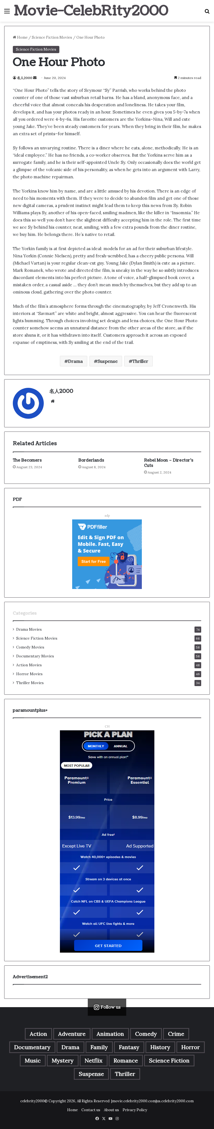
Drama (75, 361)
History (160, 1047)
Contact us (90, 1110)
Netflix (94, 1060)
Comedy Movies (30, 647)
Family (99, 1047)
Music (33, 1060)
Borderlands (91, 460)
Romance (126, 1060)
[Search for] (207, 13)
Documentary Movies (35, 656)
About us (111, 1110)
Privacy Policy (135, 1110)
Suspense (108, 361)
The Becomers (27, 460)
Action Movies (29, 664)
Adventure (72, 1033)
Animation (110, 1033)
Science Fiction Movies (52, 37)
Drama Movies (29, 629)
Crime (176, 1033)
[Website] (52, 401)
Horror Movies (29, 673)
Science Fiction (169, 1060)
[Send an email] (35, 78)
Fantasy (129, 1047)
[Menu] (7, 13)
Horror (190, 1047)
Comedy (146, 1033)
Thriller (140, 361)
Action (38, 1033)
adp (107, 515)
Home (22, 37)
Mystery (63, 1060)
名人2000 (24, 78)
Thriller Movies (30, 682)
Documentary (32, 1047)
